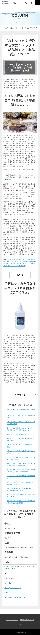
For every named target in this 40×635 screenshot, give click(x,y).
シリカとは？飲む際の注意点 (16, 434)
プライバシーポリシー (12, 620)
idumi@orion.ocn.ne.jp (12, 588)
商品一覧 (20, 275)
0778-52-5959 (9, 566)
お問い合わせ (20, 395)
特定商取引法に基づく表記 (27, 620)
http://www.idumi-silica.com (14, 597)
